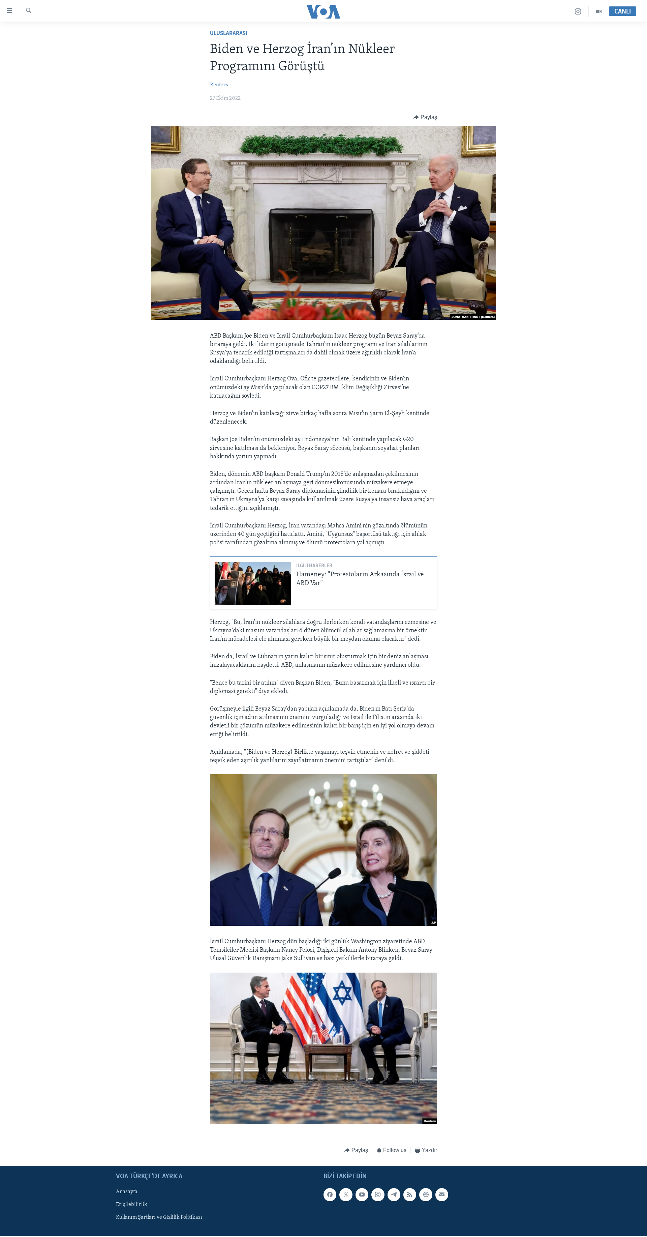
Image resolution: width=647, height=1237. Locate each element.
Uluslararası (228, 34)
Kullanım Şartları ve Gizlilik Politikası (159, 1217)
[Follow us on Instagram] (377, 1194)
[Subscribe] (441, 1194)
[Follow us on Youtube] (362, 1194)
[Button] (425, 117)
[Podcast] (425, 1194)
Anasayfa (126, 1192)
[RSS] (409, 1194)
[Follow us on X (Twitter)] (345, 1194)
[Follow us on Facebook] (330, 1194)
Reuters (219, 85)
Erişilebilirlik (131, 1204)
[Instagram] (578, 11)
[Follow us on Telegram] (394, 1194)
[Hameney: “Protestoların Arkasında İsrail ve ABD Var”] (253, 583)
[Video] (599, 11)
